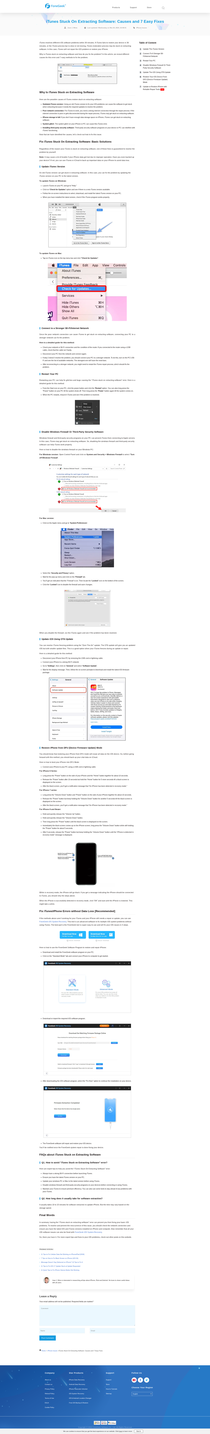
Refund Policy (49, 1393)
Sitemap (109, 1393)
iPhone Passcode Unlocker (78, 1389)
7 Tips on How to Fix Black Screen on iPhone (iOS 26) (59, 1258)
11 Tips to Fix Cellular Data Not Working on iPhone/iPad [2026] (62, 1254)
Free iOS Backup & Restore (78, 1403)
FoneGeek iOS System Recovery (52, 922)
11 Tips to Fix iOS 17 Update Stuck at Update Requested (60, 1266)
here (120, 1431)
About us (48, 1380)
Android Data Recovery (77, 1384)
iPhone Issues (141, 28)
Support (133, 7)
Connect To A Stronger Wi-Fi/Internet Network (153, 55)
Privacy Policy (49, 1389)
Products (116, 7)
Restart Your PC (149, 61)
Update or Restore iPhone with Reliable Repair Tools (155, 88)
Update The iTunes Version (153, 49)
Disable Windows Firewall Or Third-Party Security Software (157, 66)
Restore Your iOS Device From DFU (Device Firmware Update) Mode (155, 79)
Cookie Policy (49, 1407)
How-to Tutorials (111, 1389)
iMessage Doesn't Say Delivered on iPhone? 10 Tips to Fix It (62, 1262)
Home (44, 1351)
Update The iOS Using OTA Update (157, 72)
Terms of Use (49, 1398)
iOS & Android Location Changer (80, 1398)
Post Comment (47, 1338)
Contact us (48, 1384)
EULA (47, 1403)
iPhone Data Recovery (77, 1380)
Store (149, 7)
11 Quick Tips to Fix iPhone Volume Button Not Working (60, 1270)
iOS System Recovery (76, 1393)
